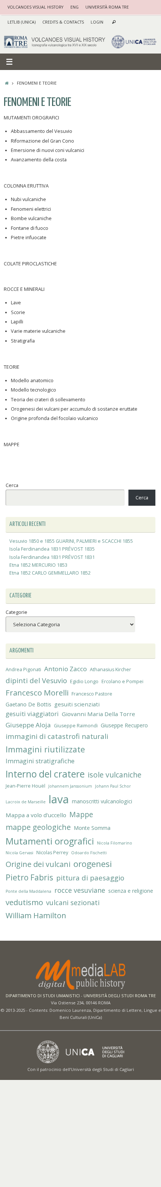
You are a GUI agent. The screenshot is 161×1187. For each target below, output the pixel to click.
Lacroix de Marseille (26, 801)
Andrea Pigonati (23, 669)
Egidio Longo (84, 681)
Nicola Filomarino (114, 843)
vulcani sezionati (73, 902)
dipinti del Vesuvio (36, 680)
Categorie (16, 612)
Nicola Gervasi (19, 852)
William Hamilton (36, 915)
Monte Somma (92, 827)
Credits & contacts (63, 22)
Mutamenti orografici (50, 841)
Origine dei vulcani (38, 864)
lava (59, 799)
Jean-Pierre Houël (25, 786)
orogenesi (92, 864)
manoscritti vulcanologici (102, 801)
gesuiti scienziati (77, 704)
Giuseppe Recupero (124, 725)
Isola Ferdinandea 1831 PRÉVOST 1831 (52, 557)
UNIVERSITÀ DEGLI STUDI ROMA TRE (119, 995)
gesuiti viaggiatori (32, 714)
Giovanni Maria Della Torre (98, 714)
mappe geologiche (38, 827)
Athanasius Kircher (110, 669)
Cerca (12, 485)
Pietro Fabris (29, 877)
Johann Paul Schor (113, 786)
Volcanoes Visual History (35, 7)
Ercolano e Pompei (122, 681)
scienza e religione (130, 890)
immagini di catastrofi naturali (57, 736)
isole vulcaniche (115, 775)
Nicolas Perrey (52, 852)
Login (97, 22)
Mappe (81, 814)
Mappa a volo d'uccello (36, 815)
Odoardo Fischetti (89, 852)
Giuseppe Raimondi (76, 725)
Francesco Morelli (37, 692)
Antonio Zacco (65, 668)
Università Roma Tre (107, 7)
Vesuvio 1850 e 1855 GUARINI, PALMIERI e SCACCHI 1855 (71, 541)
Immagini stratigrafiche (40, 761)
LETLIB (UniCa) (21, 22)
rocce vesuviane (79, 890)
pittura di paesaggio (90, 877)
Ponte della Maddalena (28, 891)
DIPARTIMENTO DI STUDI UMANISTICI (43, 995)
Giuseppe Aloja (28, 725)
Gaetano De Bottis (28, 704)
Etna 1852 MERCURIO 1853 (38, 565)
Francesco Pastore (92, 694)
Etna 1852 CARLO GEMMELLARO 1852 (50, 573)
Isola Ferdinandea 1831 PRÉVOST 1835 (52, 549)
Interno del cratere (45, 774)
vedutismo (24, 902)
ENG (74, 7)
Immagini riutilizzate (45, 749)
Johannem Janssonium (70, 786)
